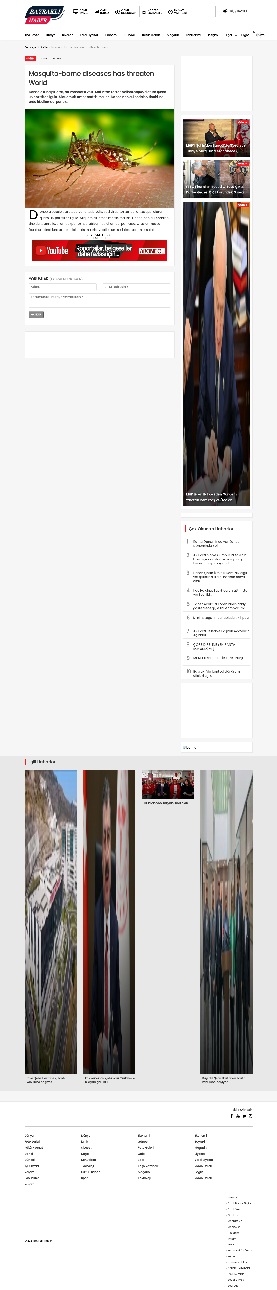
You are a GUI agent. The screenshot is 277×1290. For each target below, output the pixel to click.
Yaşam (30, 1172)
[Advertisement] (99, 345)
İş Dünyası (32, 1166)
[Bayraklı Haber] (45, 23)
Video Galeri (203, 1166)
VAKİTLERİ (180, 11)
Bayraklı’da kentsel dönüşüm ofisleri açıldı (213, 673)
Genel (29, 1154)
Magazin (201, 1148)
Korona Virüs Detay (240, 1250)
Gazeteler (234, 1227)
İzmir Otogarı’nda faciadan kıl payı (218, 617)
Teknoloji (87, 1166)
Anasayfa (234, 1197)
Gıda (141, 1154)
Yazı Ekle (233, 1285)
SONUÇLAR (128, 11)
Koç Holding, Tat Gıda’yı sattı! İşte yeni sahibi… (217, 592)
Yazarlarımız (236, 1279)
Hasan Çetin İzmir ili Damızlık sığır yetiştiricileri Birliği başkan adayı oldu (217, 576)
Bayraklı (200, 1142)
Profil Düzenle (236, 1274)
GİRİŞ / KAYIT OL (238, 11)
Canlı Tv (233, 1215)
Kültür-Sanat (34, 1148)
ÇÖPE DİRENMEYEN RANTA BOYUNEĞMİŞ (211, 646)
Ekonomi (144, 1135)
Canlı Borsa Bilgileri (240, 1203)
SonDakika (88, 1160)
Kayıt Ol (232, 1244)
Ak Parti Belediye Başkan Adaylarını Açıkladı (218, 632)
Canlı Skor (234, 1209)
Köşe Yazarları (148, 1166)
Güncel (242, 122)
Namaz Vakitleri (238, 1262)
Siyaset (86, 1148)
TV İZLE (83, 11)
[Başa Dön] (270, 1283)
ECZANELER (155, 11)
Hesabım (233, 1232)
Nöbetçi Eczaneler (239, 1268)
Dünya (29, 1135)
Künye (231, 1256)
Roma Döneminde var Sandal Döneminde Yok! (213, 543)
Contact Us (235, 1221)
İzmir (84, 1142)
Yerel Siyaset (204, 1160)
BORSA (104, 11)
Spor (141, 1160)
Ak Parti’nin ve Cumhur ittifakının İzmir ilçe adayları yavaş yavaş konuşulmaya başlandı (216, 559)
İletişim (232, 1238)
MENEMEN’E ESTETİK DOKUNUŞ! (215, 658)
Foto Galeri (32, 1142)
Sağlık (30, 58)
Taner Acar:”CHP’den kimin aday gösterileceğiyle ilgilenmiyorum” (216, 605)
